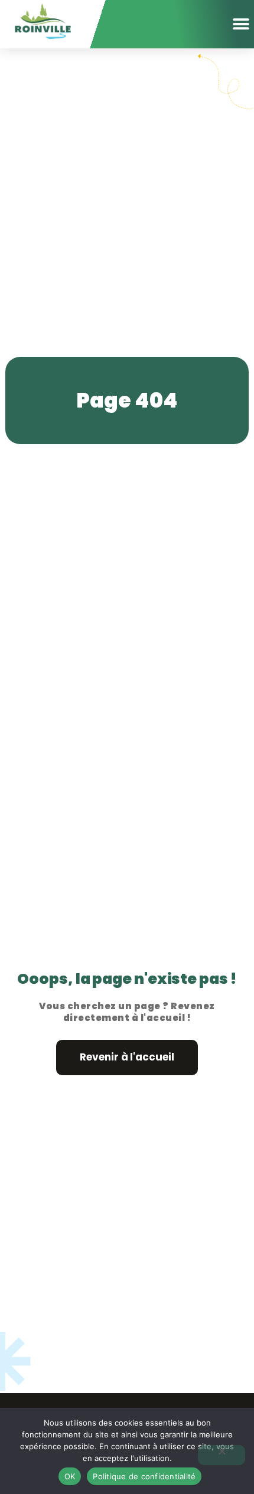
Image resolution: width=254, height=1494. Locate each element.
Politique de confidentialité (144, 1476)
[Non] (221, 1455)
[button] (240, 24)
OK (70, 1476)
